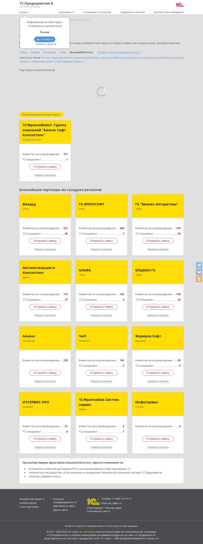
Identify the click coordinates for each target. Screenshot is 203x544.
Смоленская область (43, 61)
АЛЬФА (85, 270)
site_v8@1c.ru (115, 503)
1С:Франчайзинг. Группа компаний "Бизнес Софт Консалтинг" (44, 130)
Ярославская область (70, 61)
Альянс (29, 336)
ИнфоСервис (146, 402)
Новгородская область (155, 57)
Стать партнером (28, 506)
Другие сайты (60, 509)
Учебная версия (28, 502)
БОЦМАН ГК (145, 270)
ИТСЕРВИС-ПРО (36, 402)
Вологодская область (87, 57)
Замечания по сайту (64, 505)
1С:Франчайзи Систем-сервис (99, 402)
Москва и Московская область (121, 57)
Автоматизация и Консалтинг (39, 270)
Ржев (63, 52)
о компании (86, 531)
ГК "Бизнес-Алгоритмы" (156, 204)
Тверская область (62, 57)
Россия (45, 57)
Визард (29, 204)
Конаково (49, 52)
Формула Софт (148, 336)
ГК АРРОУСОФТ (91, 204)
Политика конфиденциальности (64, 500)
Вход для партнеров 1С (32, 498)
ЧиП (82, 336)
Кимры (35, 52)
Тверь (23, 52)
